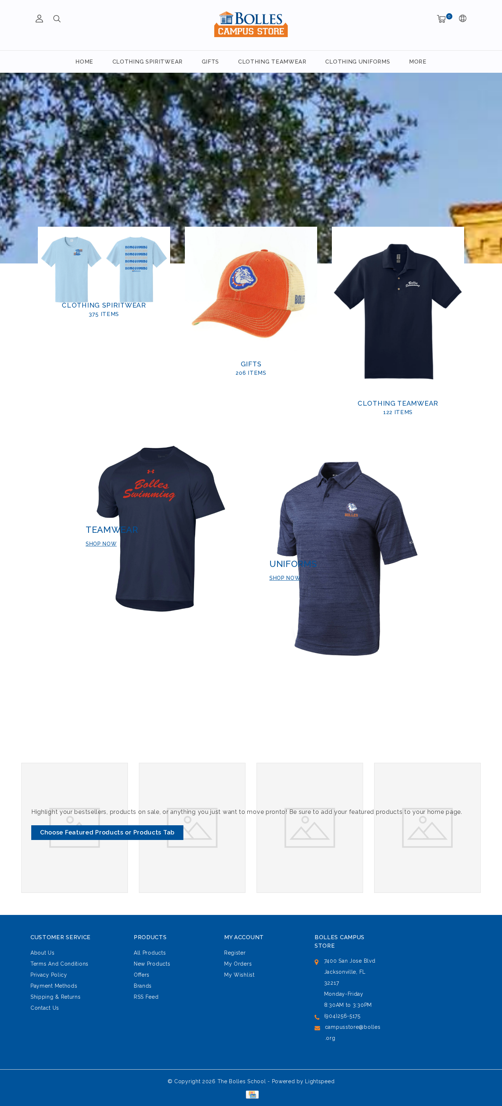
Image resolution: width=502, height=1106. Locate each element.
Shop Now (285, 578)
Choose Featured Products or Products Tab (107, 832)
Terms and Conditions (60, 964)
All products (150, 953)
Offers (142, 975)
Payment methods (54, 986)
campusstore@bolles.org (353, 1032)
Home (84, 61)
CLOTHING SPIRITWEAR (147, 61)
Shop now (101, 544)
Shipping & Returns (56, 997)
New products (152, 964)
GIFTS (210, 61)
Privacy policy (49, 975)
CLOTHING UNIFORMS (357, 61)
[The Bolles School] (251, 24)
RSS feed (146, 997)
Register (235, 953)
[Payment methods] (250, 1094)
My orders (238, 964)
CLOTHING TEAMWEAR (272, 61)
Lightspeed (319, 1081)
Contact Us (45, 1008)
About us (43, 953)
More (418, 61)
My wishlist (239, 975)
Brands (143, 986)
